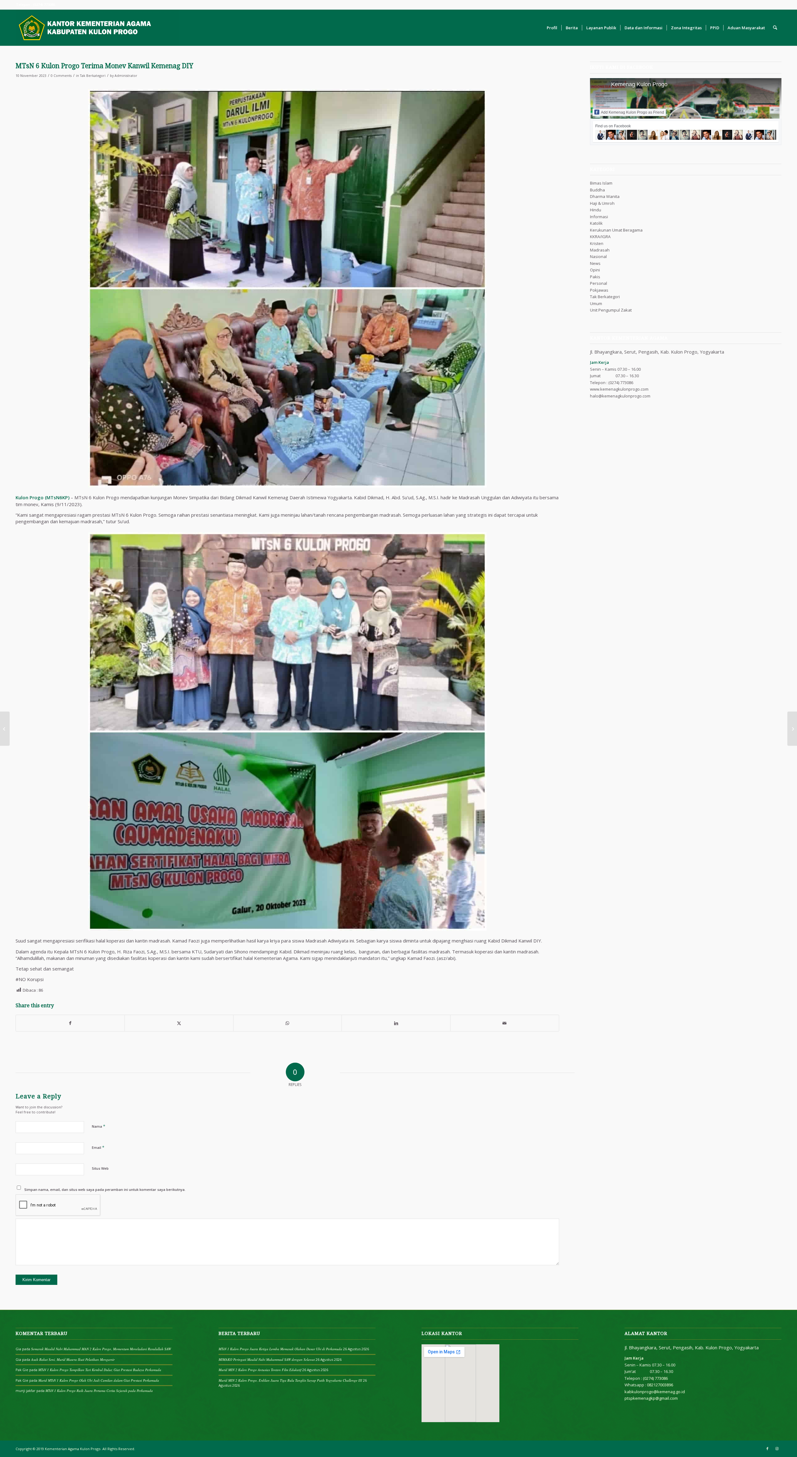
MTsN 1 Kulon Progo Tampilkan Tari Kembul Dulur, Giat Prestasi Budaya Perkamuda (99, 1369)
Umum (596, 303)
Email (98, 1147)
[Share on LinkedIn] (396, 1023)
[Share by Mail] (504, 1023)
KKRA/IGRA (600, 236)
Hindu (595, 210)
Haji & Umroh (602, 203)
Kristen (596, 243)
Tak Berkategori (93, 75)
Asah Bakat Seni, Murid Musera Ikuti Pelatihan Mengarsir (73, 1359)
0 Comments (61, 75)
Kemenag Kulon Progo (639, 84)
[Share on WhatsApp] (287, 1023)
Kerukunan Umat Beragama (616, 230)
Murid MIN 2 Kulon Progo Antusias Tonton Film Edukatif (260, 1369)
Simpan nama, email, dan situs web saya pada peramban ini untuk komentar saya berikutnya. (105, 1189)
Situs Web (100, 1168)
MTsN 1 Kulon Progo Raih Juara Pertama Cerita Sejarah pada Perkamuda (99, 1390)
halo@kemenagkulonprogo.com (620, 396)
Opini (595, 270)
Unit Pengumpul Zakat (611, 310)
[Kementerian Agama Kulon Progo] (97, 28)
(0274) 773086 (620, 382)
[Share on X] (179, 1023)
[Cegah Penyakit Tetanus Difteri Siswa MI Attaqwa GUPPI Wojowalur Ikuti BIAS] (792, 729)
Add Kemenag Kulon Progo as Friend (632, 112)
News (595, 263)
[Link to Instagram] (776, 1448)
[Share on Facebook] (70, 1023)
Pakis (595, 277)
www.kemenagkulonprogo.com (619, 389)
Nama (98, 1126)
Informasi (599, 216)
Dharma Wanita (605, 196)
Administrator (126, 75)
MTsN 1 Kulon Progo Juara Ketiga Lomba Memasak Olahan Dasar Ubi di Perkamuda (280, 1349)
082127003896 (660, 1385)
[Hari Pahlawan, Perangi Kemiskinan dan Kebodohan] (5, 729)
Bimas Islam (601, 183)
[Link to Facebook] (767, 1448)
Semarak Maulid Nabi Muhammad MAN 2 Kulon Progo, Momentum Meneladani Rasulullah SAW (101, 1349)
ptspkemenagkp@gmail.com (651, 1398)
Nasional (598, 256)
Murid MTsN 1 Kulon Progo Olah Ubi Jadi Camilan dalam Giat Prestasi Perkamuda (98, 1380)
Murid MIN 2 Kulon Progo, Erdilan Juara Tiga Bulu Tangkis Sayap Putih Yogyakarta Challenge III (290, 1380)
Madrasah (600, 250)
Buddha (597, 190)
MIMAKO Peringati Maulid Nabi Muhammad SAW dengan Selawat (267, 1359)
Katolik (596, 223)
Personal (598, 283)
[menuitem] (552, 28)
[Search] (775, 28)
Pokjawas (599, 290)
